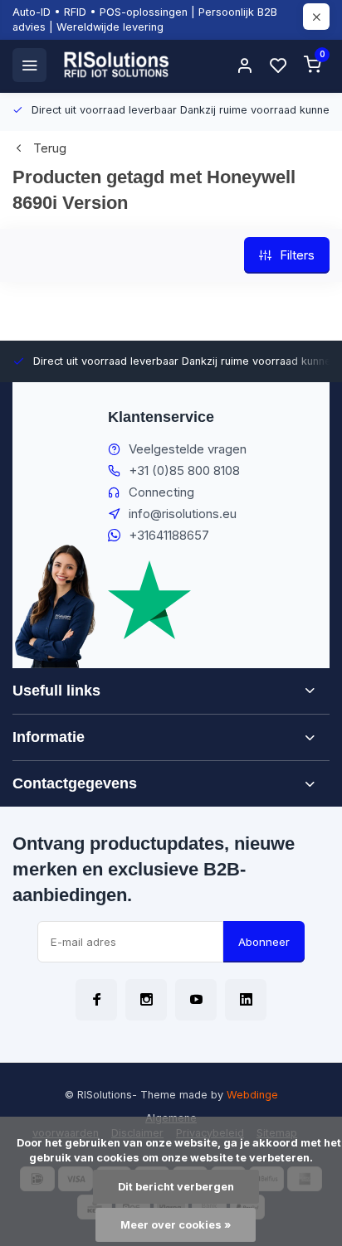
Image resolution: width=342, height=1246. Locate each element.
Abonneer (264, 941)
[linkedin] (245, 1000)
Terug (49, 148)
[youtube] (196, 1000)
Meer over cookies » (175, 1225)
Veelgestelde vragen (188, 449)
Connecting (161, 492)
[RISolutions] (117, 65)
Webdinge (252, 1094)
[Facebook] (96, 1000)
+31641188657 (169, 535)
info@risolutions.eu (183, 513)
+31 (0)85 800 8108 (184, 470)
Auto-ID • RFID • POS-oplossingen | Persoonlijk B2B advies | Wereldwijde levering (144, 19)
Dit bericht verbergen (176, 1187)
